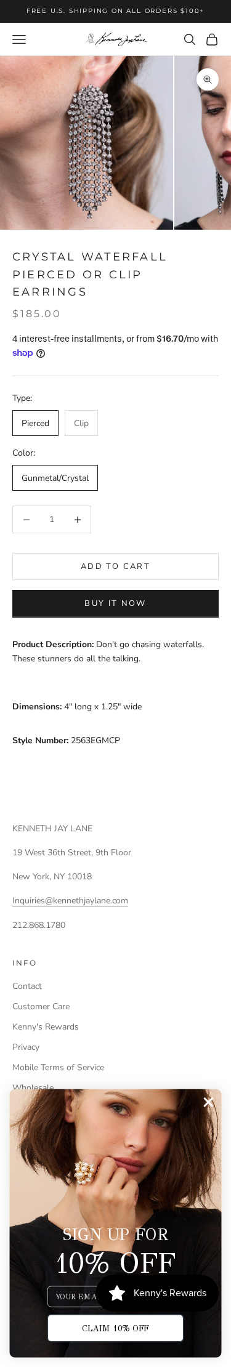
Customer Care (41, 1006)
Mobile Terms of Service (58, 1067)
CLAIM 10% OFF (115, 1328)
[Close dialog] (208, 1102)
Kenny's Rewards (45, 1027)
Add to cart (115, 566)
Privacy (25, 1047)
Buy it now (115, 603)
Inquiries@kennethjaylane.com (70, 900)
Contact (27, 986)
